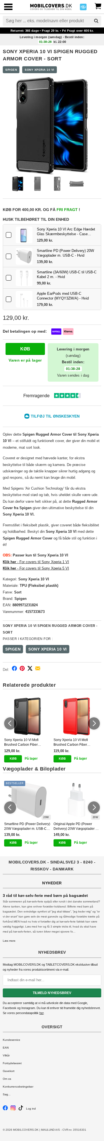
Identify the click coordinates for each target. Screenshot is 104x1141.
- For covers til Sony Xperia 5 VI (36, 568)
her (41, 1013)
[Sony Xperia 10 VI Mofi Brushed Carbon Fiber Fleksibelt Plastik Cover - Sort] (27, 716)
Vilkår (6, 1055)
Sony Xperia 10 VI (39, 69)
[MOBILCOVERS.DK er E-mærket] (83, 8)
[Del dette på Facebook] (14, 669)
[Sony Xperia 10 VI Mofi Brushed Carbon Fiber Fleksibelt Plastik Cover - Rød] (77, 716)
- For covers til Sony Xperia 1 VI (36, 562)
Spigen (11, 69)
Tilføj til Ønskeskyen (55, 416)
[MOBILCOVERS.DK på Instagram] (13, 1109)
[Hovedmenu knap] (8, 7)
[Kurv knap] (98, 5)
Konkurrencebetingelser (18, 1086)
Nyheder (52, 883)
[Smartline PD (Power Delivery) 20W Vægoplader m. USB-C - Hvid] (24, 256)
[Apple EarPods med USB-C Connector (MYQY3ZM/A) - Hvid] (24, 299)
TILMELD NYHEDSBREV (52, 993)
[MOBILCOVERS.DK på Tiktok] (20, 1109)
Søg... (7, 1094)
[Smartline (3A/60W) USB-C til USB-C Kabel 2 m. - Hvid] (24, 277)
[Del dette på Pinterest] (22, 669)
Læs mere (9, 940)
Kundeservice (11, 1039)
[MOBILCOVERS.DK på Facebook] (5, 1109)
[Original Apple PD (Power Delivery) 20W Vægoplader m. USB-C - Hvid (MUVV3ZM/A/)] (77, 800)
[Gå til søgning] (96, 21)
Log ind (31, 1108)
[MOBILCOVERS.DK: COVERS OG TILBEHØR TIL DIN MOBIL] (51, 6)
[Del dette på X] (29, 669)
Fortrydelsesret (12, 1063)
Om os (7, 1078)
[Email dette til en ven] (37, 669)
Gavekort (8, 1071)
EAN (6, 1047)
